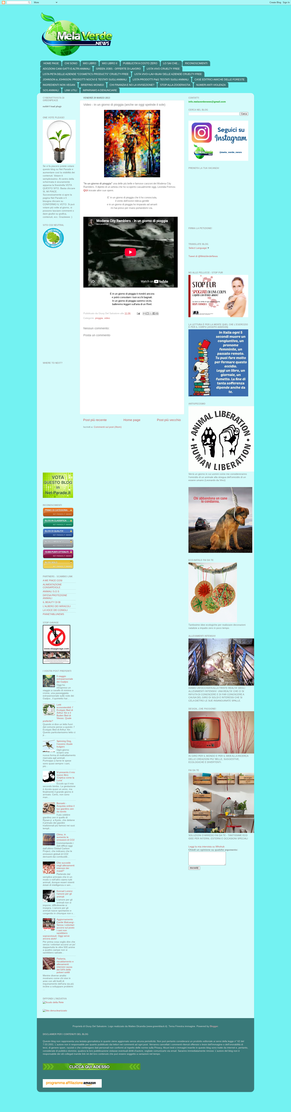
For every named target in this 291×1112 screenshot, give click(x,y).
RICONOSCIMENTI (196, 63)
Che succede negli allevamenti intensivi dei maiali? (65, 867)
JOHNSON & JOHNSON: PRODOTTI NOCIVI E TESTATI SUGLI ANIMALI (85, 79)
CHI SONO (71, 63)
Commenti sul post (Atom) (108, 427)
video (107, 318)
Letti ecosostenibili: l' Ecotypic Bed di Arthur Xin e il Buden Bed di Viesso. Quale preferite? (58, 712)
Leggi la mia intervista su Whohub (206, 846)
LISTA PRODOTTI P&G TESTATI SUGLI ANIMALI (161, 79)
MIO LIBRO (89, 63)
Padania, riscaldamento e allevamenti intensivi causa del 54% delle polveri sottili (65, 965)
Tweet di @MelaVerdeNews (203, 256)
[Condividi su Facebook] (154, 313)
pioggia (99, 318)
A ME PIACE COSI (52, 580)
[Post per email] (138, 313)
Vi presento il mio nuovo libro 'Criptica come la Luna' (66, 776)
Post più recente (95, 420)
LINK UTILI (71, 90)
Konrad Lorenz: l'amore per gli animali (65, 894)
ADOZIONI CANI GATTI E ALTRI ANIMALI (66, 68)
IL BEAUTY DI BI (51, 602)
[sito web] (58, 537)
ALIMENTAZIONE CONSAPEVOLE (52, 586)
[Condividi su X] (150, 313)
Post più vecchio (169, 420)
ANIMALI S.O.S (51, 591)
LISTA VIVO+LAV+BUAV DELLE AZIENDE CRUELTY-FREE (168, 74)
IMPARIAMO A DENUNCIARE (100, 90)
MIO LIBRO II (109, 63)
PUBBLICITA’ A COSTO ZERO (140, 63)
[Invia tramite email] (144, 313)
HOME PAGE (51, 63)
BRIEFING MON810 (92, 84)
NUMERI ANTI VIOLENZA (211, 84)
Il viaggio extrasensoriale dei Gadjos (65, 679)
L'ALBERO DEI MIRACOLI (57, 606)
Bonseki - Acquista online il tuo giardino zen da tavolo (65, 807)
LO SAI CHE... (171, 63)
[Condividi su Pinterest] (157, 313)
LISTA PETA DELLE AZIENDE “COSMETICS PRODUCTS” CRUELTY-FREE (85, 74)
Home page (131, 420)
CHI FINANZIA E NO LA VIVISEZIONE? (132, 84)
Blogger (214, 1026)
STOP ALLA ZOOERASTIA (175, 84)
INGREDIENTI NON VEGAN (59, 84)
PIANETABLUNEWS (53, 614)
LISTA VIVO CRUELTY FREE (163, 68)
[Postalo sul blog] (147, 313)
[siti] (58, 497)
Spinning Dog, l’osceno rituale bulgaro (65, 744)
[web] (91, 1069)
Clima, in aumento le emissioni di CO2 (66, 837)
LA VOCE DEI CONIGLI (55, 610)
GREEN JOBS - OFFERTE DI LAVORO (118, 68)
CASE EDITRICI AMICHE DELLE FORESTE (220, 79)
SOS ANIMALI (51, 90)
